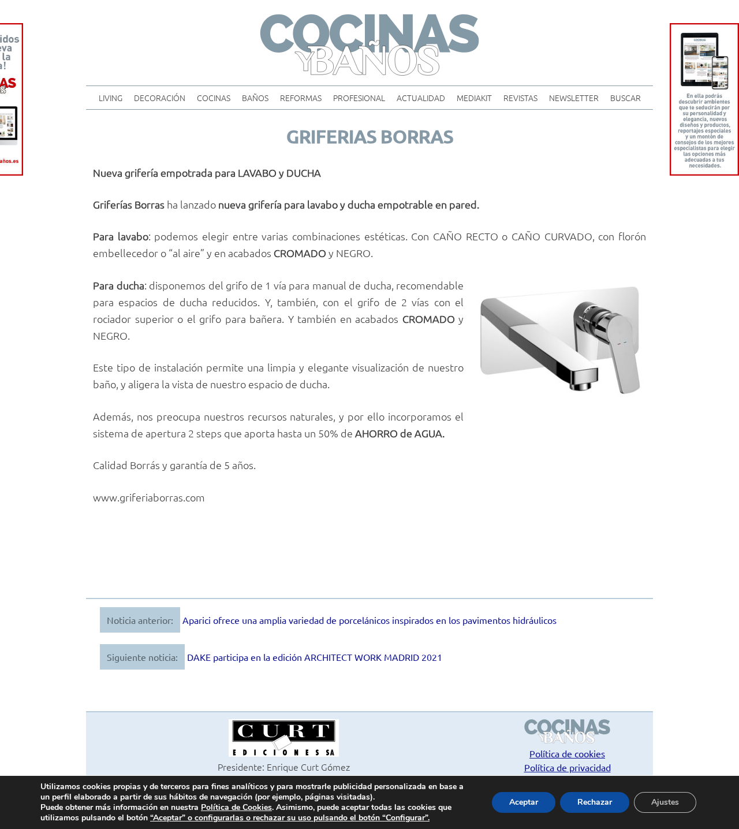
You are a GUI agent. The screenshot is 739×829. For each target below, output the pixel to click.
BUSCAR (625, 97)
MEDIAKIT (474, 97)
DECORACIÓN (159, 97)
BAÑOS (255, 97)
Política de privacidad (567, 767)
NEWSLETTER (574, 97)
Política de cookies (567, 753)
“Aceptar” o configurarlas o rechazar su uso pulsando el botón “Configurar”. (290, 818)
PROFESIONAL (359, 97)
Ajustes (665, 802)
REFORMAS (301, 97)
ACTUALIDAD (421, 97)
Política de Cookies (236, 807)
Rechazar (594, 802)
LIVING (110, 97)
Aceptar (523, 802)
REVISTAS (520, 97)
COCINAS (213, 97)
